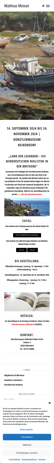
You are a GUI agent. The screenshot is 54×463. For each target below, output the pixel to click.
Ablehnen (27, 445)
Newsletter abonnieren (13, 380)
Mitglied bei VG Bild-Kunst (14, 375)
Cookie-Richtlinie (14, 459)
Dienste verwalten (26, 429)
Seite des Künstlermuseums (31, 194)
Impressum (42, 459)
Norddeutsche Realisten (13, 384)
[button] (49, 402)
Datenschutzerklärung (29, 459)
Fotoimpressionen (27, 235)
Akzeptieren (27, 437)
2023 (21, 250)
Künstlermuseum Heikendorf (23, 324)
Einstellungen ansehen (27, 453)
